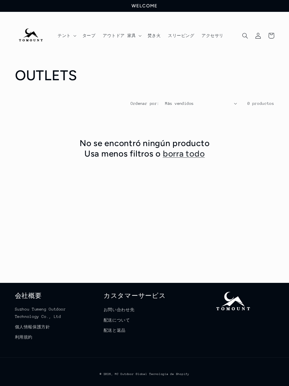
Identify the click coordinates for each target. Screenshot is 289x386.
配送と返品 (115, 330)
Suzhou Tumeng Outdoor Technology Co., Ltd (40, 313)
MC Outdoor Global (131, 374)
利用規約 (24, 337)
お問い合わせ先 (119, 309)
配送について (117, 320)
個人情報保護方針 (32, 327)
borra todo (184, 153)
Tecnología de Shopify (169, 374)
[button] (66, 35)
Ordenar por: (145, 103)
